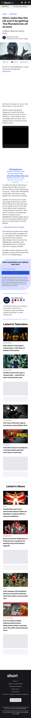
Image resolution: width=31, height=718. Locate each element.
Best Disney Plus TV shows (14, 227)
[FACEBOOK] (13, 300)
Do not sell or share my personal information (15, 694)
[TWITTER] (15, 300)
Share (6, 62)
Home (4, 14)
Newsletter (25, 62)
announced (6, 71)
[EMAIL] (24, 300)
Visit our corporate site (20, 708)
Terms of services (23, 277)
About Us (15, 681)
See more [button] (15, 182)
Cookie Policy (15, 691)
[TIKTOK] (13, 302)
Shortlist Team (13, 37)
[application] (15, 135)
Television (13, 14)
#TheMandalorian (15, 169)
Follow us (15, 62)
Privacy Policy (15, 689)
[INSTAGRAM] (18, 300)
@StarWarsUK (12, 175)
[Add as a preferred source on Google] (15, 700)
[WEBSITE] (21, 300)
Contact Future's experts (15, 683)
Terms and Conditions (15, 686)
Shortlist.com (16, 308)
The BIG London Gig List (20, 6)
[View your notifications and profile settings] (22, 2)
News (26, 38)
